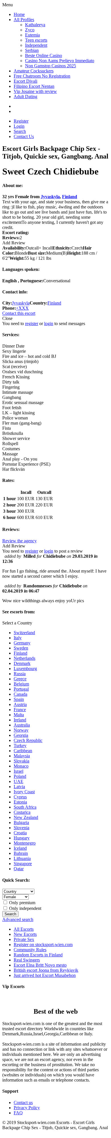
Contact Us (24, 136)
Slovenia (21, 827)
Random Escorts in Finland (38, 954)
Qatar (19, 868)
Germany (22, 642)
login (48, 323)
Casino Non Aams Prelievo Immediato (59, 60)
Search (20, 131)
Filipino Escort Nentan (34, 86)
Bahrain (21, 853)
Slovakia (21, 760)
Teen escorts (36, 40)
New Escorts (25, 934)
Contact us (23, 1102)
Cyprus (20, 796)
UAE (18, 781)
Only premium (21, 902)
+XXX (22, 308)
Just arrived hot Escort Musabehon (45, 975)
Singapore (23, 863)
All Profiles (24, 19)
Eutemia (32, 35)
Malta (19, 714)
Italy (18, 637)
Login (19, 126)
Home (19, 14)
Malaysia (22, 755)
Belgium (21, 683)
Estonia (20, 802)
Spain (19, 699)
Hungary (22, 837)
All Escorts (24, 929)
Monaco (21, 766)
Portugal (21, 689)
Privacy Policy (27, 1107)
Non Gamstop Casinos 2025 (50, 65)
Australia (22, 725)
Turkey (20, 745)
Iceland (20, 848)
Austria (20, 704)
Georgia (21, 735)
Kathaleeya (35, 24)
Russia (20, 673)
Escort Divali (25, 81)
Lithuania (22, 858)
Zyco (29, 29)
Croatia (20, 832)
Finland (69, 196)
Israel (18, 771)
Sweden (21, 648)
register (31, 323)
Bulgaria (21, 822)
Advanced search (17, 919)
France (20, 709)
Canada (20, 694)
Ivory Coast (24, 791)
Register (21, 121)
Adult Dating (25, 96)
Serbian (32, 50)
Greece (20, 678)
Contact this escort (18, 313)
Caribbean (23, 750)
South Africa (25, 807)
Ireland (20, 719)
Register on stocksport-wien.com (43, 944)
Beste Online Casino (43, 55)
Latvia (19, 786)
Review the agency (19, 540)
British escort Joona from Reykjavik (46, 970)
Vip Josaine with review (35, 91)
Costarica (22, 812)
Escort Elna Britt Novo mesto (40, 965)
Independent (36, 45)
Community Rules (30, 949)
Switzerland (24, 632)
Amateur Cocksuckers (34, 70)
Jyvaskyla (50, 196)
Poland (20, 776)
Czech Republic (28, 740)
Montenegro (25, 843)
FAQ (18, 1112)
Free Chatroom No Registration (42, 76)
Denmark (22, 663)
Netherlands (24, 658)
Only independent (24, 908)
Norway (21, 730)
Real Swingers (27, 960)
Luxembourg (25, 668)
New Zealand (26, 817)
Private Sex (24, 939)
